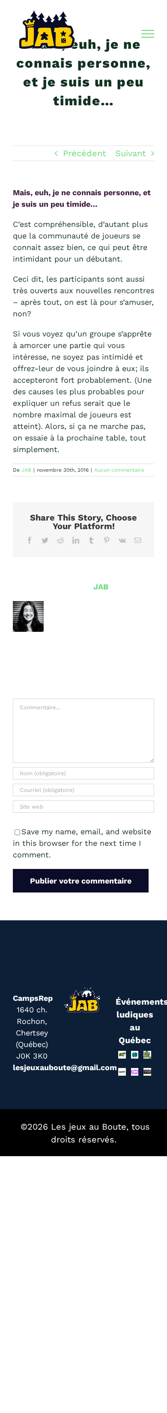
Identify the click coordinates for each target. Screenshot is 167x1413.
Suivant (130, 153)
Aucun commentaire (119, 470)
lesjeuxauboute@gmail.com (65, 1067)
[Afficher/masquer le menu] (148, 34)
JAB (26, 470)
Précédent (84, 153)
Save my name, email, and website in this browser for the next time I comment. (82, 843)
